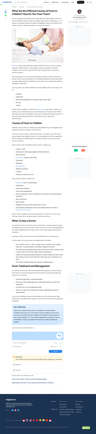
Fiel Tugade (75, 22)
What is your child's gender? (20, 343)
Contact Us (78, 412)
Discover (53, 401)
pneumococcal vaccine (23, 210)
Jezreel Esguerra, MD (79, 17)
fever (14, 65)
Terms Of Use (62, 404)
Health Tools (54, 409)
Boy (56, 343)
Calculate (55, 351)
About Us (78, 404)
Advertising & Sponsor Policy (66, 412)
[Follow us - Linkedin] (18, 410)
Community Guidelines (64, 414)
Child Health (21, 6)
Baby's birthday (17, 346)
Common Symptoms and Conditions (35, 6)
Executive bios (79, 407)
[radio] (54, 343)
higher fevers (41, 109)
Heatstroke (19, 182)
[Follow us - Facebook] (12, 410)
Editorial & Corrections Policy (66, 409)
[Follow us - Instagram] (15, 410)
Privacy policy (62, 407)
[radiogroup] (57, 342)
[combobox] (73, 2)
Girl (61, 343)
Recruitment (79, 409)
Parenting (14, 6)
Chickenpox (19, 157)
